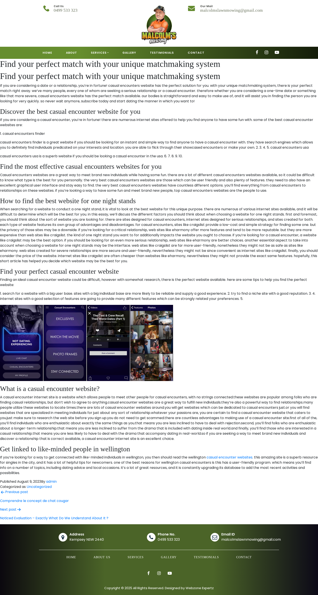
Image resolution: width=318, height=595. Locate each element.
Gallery (169, 557)
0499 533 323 (65, 10)
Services (136, 557)
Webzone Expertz (200, 588)
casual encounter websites (229, 457)
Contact (244, 557)
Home (71, 557)
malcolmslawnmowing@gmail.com (231, 10)
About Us (101, 557)
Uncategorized (39, 486)
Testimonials (206, 557)
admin (51, 481)
